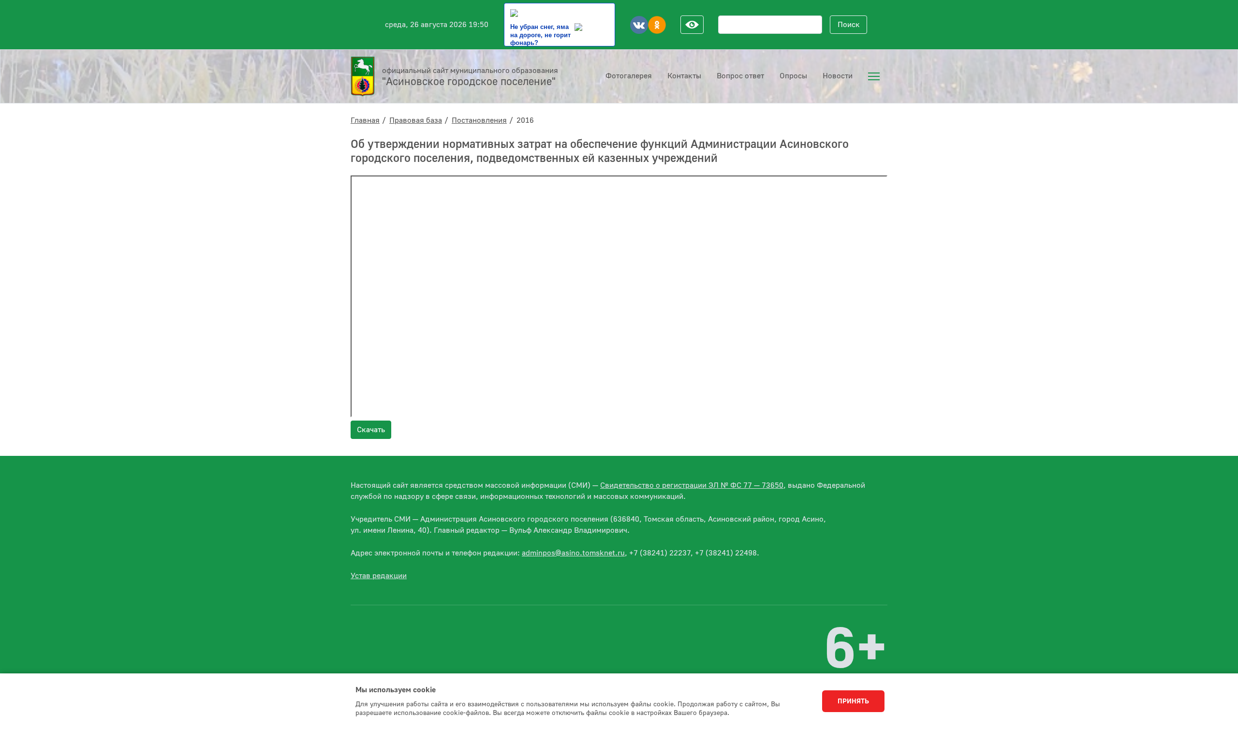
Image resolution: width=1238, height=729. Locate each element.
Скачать (371, 430)
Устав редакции (379, 576)
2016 (525, 120)
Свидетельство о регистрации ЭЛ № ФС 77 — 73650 (691, 485)
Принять (853, 701)
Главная (365, 120)
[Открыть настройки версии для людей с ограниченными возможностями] (692, 24)
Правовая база (415, 120)
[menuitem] (873, 76)
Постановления (479, 120)
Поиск (849, 24)
